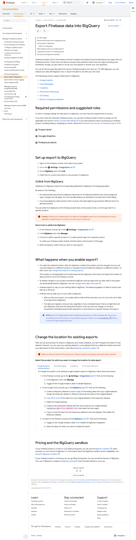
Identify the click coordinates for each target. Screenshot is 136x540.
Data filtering (104, 318)
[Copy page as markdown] (45, 31)
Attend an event (69, 515)
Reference (63, 14)
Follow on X (68, 508)
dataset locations (86, 348)
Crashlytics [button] (74, 366)
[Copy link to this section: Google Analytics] (57, 136)
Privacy (39, 535)
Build (23, 3)
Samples (74, 14)
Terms (33, 535)
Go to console (120, 3)
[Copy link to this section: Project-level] (53, 129)
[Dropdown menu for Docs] (48, 2)
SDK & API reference (38, 504)
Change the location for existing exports (67, 270)
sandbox (102, 449)
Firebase (38, 20)
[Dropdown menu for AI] (34, 13)
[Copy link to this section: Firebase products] (59, 142)
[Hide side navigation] (25, 536)
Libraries (34, 511)
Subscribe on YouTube (71, 511)
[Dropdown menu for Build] (27, 2)
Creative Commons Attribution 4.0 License (92, 480)
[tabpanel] (78, 399)
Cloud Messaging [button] (60, 366)
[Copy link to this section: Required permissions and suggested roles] (102, 108)
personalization (52, 99)
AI (31, 14)
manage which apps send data (87, 283)
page (79, 388)
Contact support (102, 501)
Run (33, 3)
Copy (48, 398)
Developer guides (37, 501)
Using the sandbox (46, 454)
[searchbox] (14, 20)
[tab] (43, 365)
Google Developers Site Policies (79, 482)
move (58, 398)
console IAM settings (64, 121)
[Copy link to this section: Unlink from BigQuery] (65, 181)
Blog (110, 3)
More (55, 3)
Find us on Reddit (70, 504)
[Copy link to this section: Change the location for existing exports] (100, 337)
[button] (12, 33)
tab (66, 167)
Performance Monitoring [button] (91, 366)
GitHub (33, 515)
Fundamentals (18, 14)
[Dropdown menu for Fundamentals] (26, 13)
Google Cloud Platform (92, 527)
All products (108, 527)
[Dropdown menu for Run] (37, 2)
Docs (44, 3)
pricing (68, 461)
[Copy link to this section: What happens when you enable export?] (100, 260)
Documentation (10, 9)
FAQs (99, 518)
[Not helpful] (120, 20)
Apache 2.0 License (50, 482)
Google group (102, 508)
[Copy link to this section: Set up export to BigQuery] (78, 158)
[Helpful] (117, 20)
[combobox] (73, 2)
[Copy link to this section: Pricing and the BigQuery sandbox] (90, 443)
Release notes (101, 511)
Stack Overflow (102, 504)
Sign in (131, 3)
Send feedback (113, 26)
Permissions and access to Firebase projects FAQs (101, 123)
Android (58, 527)
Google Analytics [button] (43, 366)
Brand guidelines (102, 515)
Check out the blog (70, 501)
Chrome (67, 527)
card (80, 419)
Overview (6, 14)
